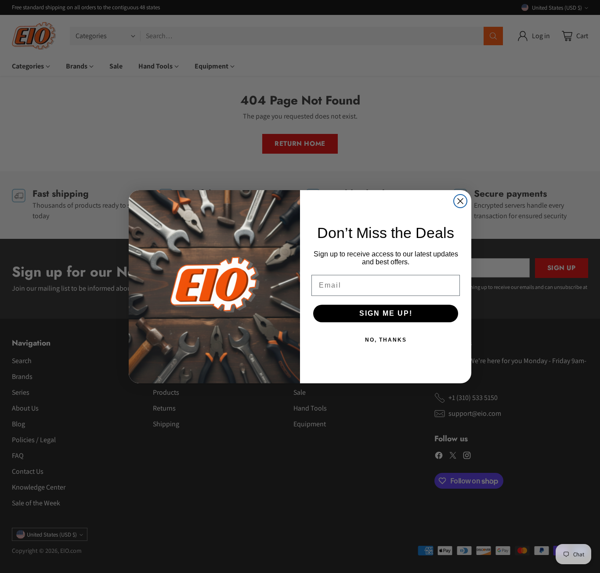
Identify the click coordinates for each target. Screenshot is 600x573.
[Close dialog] (460, 201)
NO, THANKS (386, 340)
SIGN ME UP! (385, 313)
